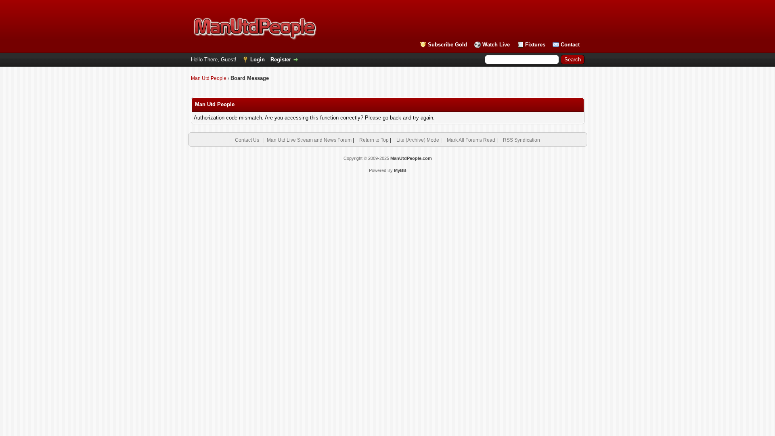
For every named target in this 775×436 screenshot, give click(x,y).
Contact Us (247, 140)
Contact (570, 45)
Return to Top (374, 140)
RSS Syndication (521, 140)
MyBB (400, 170)
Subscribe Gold (447, 45)
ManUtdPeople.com (411, 158)
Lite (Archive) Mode (417, 140)
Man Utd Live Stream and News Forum (309, 140)
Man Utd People (208, 78)
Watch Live (496, 45)
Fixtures (535, 45)
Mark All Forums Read (471, 140)
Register (280, 60)
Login (257, 60)
